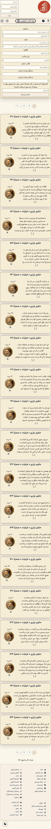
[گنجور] (44, 7)
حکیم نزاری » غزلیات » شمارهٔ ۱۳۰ (25, 559)
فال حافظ (40, 779)
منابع (17, 808)
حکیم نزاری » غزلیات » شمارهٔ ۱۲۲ (25, 464)
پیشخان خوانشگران (13, 791)
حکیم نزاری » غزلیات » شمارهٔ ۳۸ (25, 116)
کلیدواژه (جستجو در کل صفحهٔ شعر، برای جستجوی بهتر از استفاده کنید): (25, 86)
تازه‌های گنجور (39, 791)
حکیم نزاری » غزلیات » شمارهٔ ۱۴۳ (25, 717)
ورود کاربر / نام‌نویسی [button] (27, 21)
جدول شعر (39, 776)
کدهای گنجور (15, 769)
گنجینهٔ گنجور (15, 782)
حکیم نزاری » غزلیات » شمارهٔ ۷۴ (25, 338)
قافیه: (25, 50)
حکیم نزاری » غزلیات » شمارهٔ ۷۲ (25, 306)
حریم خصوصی (14, 815)
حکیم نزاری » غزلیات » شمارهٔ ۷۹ (25, 369)
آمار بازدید (16, 805)
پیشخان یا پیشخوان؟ (12, 794)
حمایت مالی (39, 812)
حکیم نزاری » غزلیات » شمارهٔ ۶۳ (25, 275)
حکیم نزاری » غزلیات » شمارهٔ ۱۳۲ (25, 622)
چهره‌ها (40, 809)
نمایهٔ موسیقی (38, 782)
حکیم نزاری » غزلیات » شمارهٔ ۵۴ (25, 243)
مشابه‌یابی (40, 788)
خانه (41, 769)
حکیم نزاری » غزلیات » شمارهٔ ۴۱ (25, 148)
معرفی (41, 803)
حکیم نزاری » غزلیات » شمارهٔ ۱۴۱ (25, 686)
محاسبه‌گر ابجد (14, 785)
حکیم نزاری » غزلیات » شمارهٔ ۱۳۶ (25, 654)
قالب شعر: (25, 63)
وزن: (25, 39)
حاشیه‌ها (40, 785)
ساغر (17, 776)
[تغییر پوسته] (5, 824)
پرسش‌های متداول (37, 806)
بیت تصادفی (39, 773)
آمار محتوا (40, 815)
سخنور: (25, 28)
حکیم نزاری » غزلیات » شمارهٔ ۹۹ (25, 401)
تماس (17, 811)
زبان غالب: (26, 56)
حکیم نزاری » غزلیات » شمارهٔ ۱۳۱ (25, 591)
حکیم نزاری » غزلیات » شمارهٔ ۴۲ (25, 180)
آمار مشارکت (15, 802)
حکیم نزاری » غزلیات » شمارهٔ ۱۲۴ (25, 527)
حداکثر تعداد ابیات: (25, 77)
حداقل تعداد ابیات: (25, 71)
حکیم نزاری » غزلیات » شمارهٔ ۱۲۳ (25, 496)
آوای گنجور (15, 788)
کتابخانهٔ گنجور (14, 779)
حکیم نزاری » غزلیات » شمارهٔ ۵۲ (25, 211)
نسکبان (16, 797)
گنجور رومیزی (15, 773)
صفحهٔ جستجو (31, 87)
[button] (48, 20)
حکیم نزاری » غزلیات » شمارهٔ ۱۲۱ (25, 433)
